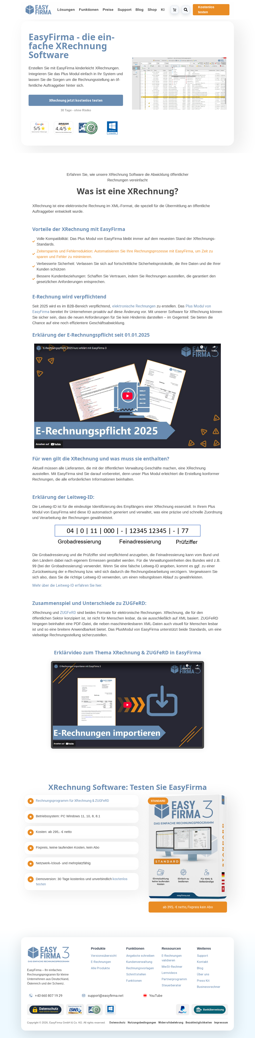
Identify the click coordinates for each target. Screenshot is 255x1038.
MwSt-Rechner (172, 966)
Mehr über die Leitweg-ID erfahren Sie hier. (67, 585)
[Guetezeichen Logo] (94, 1010)
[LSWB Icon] (75, 1010)
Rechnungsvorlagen (140, 968)
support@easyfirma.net (105, 996)
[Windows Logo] (110, 1010)
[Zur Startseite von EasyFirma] (38, 9)
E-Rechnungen (101, 962)
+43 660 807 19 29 (48, 996)
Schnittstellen (136, 974)
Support (202, 955)
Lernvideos (169, 973)
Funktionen (134, 980)
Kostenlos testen (206, 9)
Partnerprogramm (174, 979)
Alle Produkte (100, 968)
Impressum (221, 1022)
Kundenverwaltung (139, 962)
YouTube (155, 996)
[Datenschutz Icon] (45, 1010)
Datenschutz (117, 1022)
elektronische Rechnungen (134, 306)
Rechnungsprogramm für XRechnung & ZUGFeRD (72, 801)
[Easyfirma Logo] (54, 955)
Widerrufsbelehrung (170, 1022)
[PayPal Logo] (182, 1010)
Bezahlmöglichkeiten (199, 1022)
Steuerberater (171, 985)
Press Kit (203, 980)
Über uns (203, 974)
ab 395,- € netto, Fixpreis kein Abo (188, 907)
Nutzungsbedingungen (142, 1022)
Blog (200, 968)
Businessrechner (208, 987)
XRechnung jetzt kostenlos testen (75, 100)
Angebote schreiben (140, 955)
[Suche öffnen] (186, 10)
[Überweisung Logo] (210, 1010)
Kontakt (202, 962)
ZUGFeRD (68, 612)
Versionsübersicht (104, 955)
